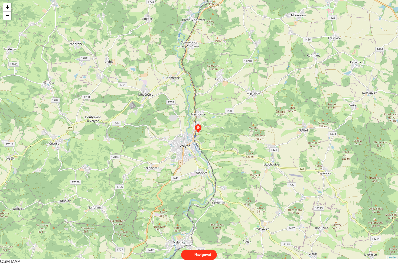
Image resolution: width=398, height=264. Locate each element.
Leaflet (392, 257)
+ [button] (7, 7)
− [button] (7, 15)
